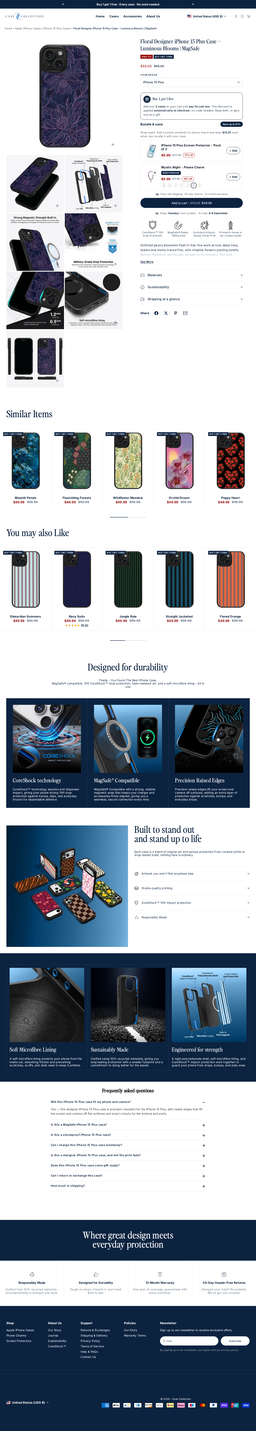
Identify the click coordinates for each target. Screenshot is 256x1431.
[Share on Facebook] (156, 313)
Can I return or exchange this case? (76, 1175)
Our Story (54, 1330)
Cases (114, 16)
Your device (149, 75)
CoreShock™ (57, 1346)
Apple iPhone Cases (28, 28)
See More (146, 261)
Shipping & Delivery (94, 1335)
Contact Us (88, 1357)
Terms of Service (92, 1346)
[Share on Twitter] (166, 313)
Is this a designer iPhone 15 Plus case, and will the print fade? (96, 1155)
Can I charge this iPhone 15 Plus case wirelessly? (86, 1145)
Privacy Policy (90, 1341)
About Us (153, 16)
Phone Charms (16, 1335)
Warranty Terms (135, 1335)
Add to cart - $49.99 (192, 203)
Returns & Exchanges (95, 1330)
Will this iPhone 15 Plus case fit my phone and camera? (91, 1101)
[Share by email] (185, 313)
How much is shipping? (68, 1185)
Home (100, 16)
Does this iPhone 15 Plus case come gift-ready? (85, 1165)
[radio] (163, 185)
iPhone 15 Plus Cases (57, 28)
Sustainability (57, 1341)
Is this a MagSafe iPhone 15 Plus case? (79, 1124)
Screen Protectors (18, 1341)
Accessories (132, 16)
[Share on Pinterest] (175, 313)
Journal (53, 1335)
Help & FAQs (89, 1351)
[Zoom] (113, 145)
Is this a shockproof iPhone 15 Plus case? (81, 1134)
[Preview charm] (154, 172)
